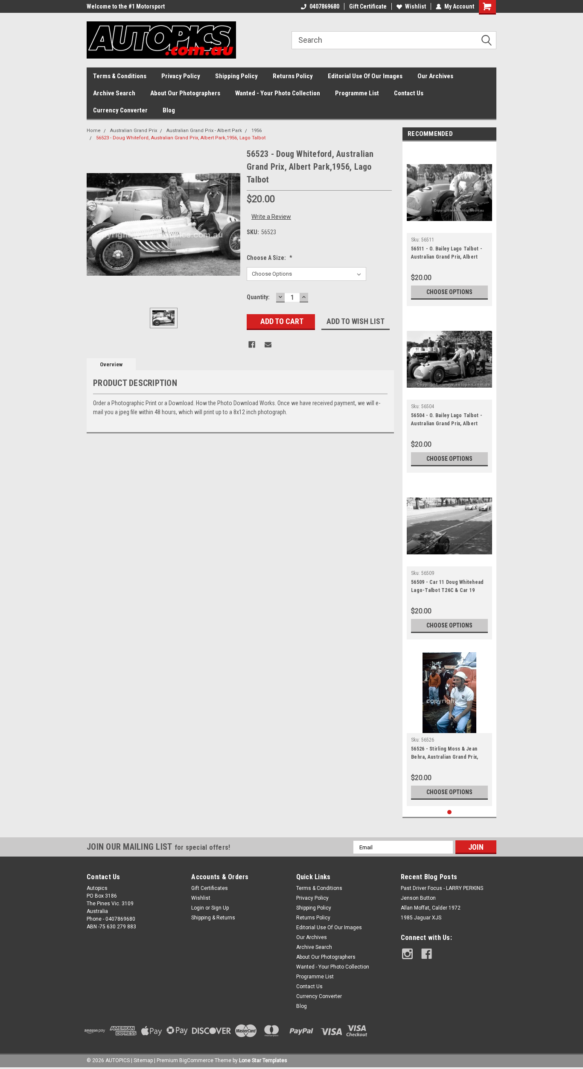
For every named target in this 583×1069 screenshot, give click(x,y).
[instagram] (407, 953)
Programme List (357, 93)
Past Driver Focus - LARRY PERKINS (442, 888)
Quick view (449, 226)
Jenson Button (418, 898)
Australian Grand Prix (133, 130)
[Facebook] (251, 344)
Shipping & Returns (213, 918)
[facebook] (426, 953)
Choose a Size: (269, 257)
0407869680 (324, 6)
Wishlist (415, 6)
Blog (169, 110)
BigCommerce (196, 1060)
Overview (111, 364)
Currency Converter (120, 110)
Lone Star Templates (263, 1060)
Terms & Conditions (119, 76)
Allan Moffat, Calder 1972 (431, 908)
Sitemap (143, 1060)
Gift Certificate (368, 6)
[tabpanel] (449, 226)
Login (197, 908)
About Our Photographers (185, 93)
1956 (256, 130)
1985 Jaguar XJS (421, 918)
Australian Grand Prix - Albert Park (204, 130)
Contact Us (408, 93)
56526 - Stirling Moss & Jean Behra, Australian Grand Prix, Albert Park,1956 (444, 754)
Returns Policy (293, 76)
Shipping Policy (236, 76)
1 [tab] (449, 812)
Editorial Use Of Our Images (365, 76)
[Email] (268, 344)
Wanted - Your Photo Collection (277, 93)
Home (94, 130)
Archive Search (114, 93)
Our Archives (435, 76)
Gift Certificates (209, 888)
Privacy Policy (180, 76)
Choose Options (449, 292)
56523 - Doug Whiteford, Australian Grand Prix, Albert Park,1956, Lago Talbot (180, 138)
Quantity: (258, 297)
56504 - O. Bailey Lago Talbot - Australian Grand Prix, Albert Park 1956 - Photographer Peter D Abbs (449, 420)
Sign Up (220, 908)
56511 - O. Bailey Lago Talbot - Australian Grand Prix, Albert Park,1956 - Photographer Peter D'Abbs (449, 254)
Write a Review (271, 216)
